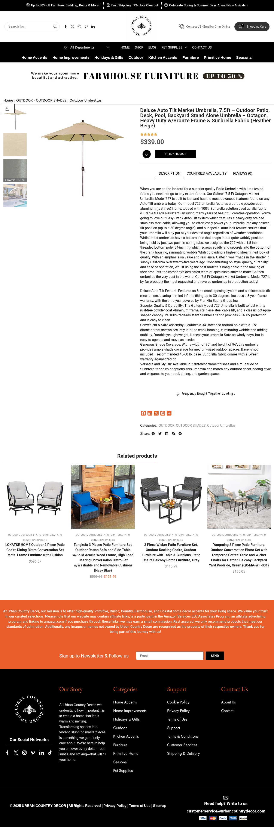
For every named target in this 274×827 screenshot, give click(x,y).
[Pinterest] (86, 26)
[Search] (55, 26)
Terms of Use (139, 806)
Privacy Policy (115, 806)
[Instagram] (79, 26)
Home (8, 100)
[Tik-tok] (50, 752)
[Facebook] (65, 26)
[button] (252, 26)
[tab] (169, 173)
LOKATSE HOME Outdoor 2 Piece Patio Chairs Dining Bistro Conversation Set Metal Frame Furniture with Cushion (35, 550)
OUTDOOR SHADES (51, 100)
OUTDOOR (24, 100)
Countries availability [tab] (207, 173)
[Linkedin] (93, 26)
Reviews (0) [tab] (242, 173)
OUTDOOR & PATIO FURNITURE (37, 535)
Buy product (35, 498)
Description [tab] (169, 173)
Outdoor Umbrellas (85, 100)
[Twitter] (72, 26)
